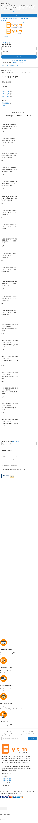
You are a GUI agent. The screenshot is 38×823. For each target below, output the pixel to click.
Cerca (25, 23)
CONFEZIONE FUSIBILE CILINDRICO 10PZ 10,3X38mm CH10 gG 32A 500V (9, 328)
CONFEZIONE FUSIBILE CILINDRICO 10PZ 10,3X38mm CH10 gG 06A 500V (9, 407)
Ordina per (10, 116)
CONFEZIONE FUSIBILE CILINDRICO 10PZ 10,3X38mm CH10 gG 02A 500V (9, 422)
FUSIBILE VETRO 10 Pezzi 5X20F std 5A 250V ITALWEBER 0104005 (9, 126)
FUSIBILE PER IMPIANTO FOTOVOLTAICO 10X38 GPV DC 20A (9, 269)
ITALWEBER (6, 103)
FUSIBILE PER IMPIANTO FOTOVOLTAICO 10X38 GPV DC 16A (9, 284)
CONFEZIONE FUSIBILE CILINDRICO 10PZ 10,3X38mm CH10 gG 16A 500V (9, 375)
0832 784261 (15, 19)
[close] (1, 1)
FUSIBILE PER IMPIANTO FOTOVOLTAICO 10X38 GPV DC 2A (9, 255)
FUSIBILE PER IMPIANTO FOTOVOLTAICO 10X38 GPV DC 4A (9, 241)
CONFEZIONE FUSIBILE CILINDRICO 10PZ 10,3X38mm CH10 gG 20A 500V (9, 359)
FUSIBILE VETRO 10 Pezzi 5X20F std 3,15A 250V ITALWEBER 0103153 (9, 141)
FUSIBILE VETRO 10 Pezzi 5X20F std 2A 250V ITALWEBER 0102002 (9, 155)
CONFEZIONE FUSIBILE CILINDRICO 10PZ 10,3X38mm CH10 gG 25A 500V (9, 343)
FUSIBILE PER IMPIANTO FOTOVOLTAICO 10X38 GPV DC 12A (9, 298)
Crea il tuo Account (18, 62)
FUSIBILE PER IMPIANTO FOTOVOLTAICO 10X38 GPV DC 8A (9, 212)
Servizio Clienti (5, 19)
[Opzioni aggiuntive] (8, 478)
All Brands (15, 441)
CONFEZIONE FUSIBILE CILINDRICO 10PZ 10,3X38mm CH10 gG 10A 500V (9, 391)
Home (3, 72)
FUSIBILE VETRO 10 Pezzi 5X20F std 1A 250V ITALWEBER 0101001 (9, 169)
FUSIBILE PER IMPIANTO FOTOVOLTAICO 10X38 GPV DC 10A (9, 312)
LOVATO (5, 105)
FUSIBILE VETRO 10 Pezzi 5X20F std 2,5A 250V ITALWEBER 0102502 (9, 198)
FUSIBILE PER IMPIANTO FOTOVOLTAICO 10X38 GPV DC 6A (9, 227)
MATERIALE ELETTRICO (13, 72)
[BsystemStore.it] (14, 28)
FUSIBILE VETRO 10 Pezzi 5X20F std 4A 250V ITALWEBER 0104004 (9, 184)
